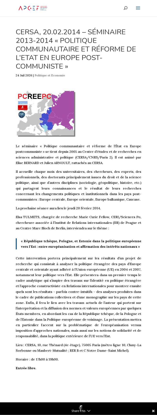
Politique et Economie (50, 75)
